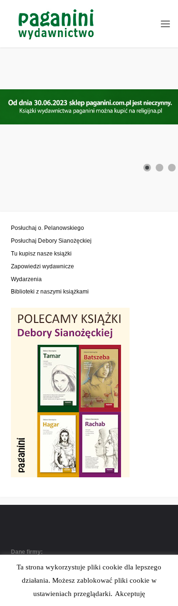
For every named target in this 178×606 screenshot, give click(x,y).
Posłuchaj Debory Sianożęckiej (51, 240)
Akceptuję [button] (130, 593)
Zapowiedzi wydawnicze (42, 266)
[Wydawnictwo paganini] (57, 23)
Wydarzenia (26, 279)
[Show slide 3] (172, 167)
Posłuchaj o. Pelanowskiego (47, 228)
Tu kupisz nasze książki (41, 253)
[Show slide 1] (147, 167)
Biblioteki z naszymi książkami (50, 291)
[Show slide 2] (159, 167)
